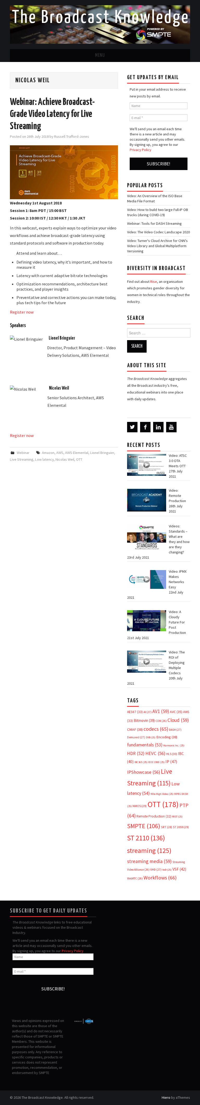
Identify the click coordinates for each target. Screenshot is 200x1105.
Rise (153, 281)
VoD (167, 869)
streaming (149, 850)
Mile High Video (162, 794)
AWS (59, 452)
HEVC (155, 753)
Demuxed (136, 737)
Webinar (23, 452)
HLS (171, 754)
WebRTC (135, 878)
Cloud (178, 720)
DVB (150, 737)
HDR (136, 753)
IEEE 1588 (156, 762)
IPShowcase (143, 772)
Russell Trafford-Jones (71, 136)
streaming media (149, 861)
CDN (161, 721)
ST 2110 (146, 838)
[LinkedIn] (158, 427)
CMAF (135, 729)
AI (147, 712)
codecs (155, 729)
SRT (166, 827)
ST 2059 (181, 827)
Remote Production (153, 816)
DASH (175, 730)
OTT (79, 459)
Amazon (48, 452)
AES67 (135, 712)
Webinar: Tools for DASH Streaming (154, 223)
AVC (176, 711)
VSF (179, 869)
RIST (177, 816)
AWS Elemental (76, 452)
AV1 (160, 711)
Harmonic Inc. (173, 745)
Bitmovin (144, 720)
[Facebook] (145, 427)
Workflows (160, 877)
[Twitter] (132, 427)
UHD (155, 869)
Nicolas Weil (64, 459)
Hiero (166, 1097)
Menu (100, 55)
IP (171, 761)
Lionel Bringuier (102, 452)
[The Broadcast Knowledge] (100, 24)
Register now (22, 312)
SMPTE (143, 826)
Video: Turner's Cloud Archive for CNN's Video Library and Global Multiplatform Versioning (157, 245)
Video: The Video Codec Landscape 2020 (158, 232)
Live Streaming (21, 459)
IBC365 (140, 762)
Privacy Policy (140, 149)
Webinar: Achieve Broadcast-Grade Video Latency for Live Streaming (52, 114)
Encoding (166, 737)
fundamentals (144, 745)
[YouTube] (171, 427)
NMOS (140, 806)
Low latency (44, 459)
